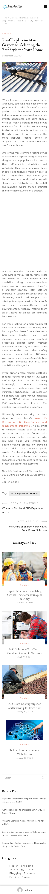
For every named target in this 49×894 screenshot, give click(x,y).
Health (13, 865)
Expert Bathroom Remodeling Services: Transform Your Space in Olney (24, 595)
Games (26, 877)
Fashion (14, 877)
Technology (16, 869)
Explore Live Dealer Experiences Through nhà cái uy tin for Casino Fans (24, 845)
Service (6, 33)
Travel (31, 869)
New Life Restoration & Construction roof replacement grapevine (24, 422)
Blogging (15, 873)
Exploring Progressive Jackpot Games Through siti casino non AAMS (24, 800)
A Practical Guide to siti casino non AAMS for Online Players (23, 811)
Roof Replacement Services (24, 493)
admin (28, 889)
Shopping (27, 865)
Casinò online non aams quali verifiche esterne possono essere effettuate (24, 833)
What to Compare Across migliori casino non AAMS (23, 822)
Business (29, 873)
